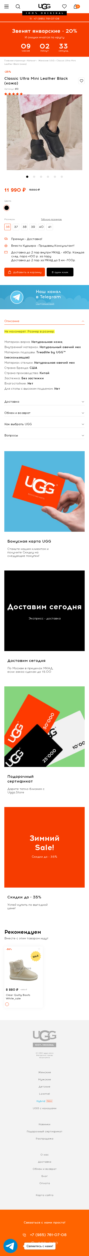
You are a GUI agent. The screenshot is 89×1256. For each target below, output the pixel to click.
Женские (44, 1072)
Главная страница (14, 60)
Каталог (31, 60)
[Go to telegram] (10, 1246)
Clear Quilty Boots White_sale (18, 996)
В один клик (60, 272)
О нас (44, 1154)
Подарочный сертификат (44, 1131)
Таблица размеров (51, 219)
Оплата (44, 1183)
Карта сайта (44, 1195)
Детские (44, 1086)
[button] (27, 177)
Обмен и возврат (45, 1168)
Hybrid (41, 1101)
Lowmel (44, 1093)
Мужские (44, 1079)
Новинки (44, 1124)
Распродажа (44, 1138)
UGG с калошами (44, 1108)
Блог (44, 1176)
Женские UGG (46, 60)
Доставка (44, 1161)
